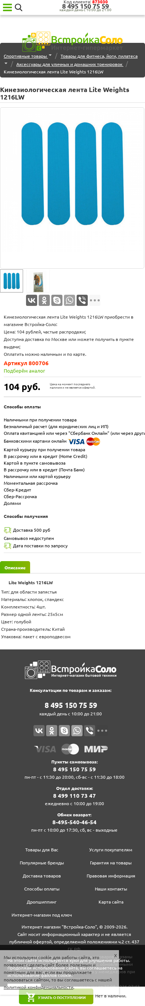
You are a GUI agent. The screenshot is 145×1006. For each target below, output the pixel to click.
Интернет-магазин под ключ (42, 914)
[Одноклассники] (44, 300)
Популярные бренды (42, 862)
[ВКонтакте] (31, 300)
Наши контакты (111, 888)
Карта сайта (111, 901)
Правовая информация (111, 875)
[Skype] (56, 300)
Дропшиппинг (42, 901)
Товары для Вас (41, 849)
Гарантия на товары (111, 862)
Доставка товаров (42, 875)
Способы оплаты (41, 888)
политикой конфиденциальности (38, 987)
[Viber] (82, 300)
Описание (15, 567)
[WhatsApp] (69, 300)
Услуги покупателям (110, 849)
